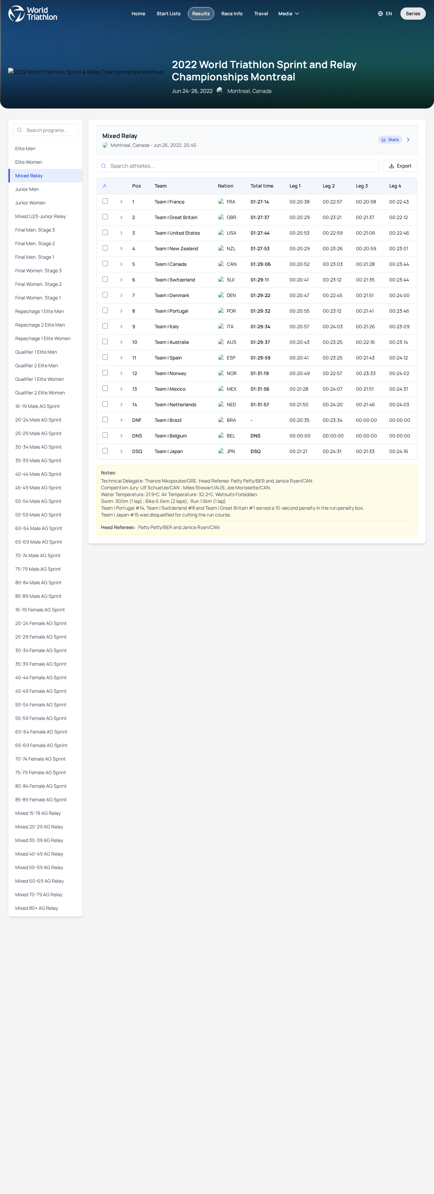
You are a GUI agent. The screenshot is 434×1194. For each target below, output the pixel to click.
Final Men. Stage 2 (35, 243)
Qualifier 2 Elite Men (36, 365)
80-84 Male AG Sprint (38, 582)
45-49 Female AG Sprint (41, 691)
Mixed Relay (29, 175)
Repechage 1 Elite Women (43, 338)
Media (285, 13)
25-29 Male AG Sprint (38, 433)
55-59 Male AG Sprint (38, 514)
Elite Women (28, 162)
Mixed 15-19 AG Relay (38, 813)
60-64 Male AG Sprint (38, 528)
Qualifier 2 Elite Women (40, 392)
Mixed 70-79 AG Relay (38, 894)
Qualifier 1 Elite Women (39, 379)
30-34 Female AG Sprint (41, 650)
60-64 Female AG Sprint (41, 731)
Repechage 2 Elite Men (40, 324)
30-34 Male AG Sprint (38, 447)
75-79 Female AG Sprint (40, 772)
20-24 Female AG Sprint (41, 623)
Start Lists (169, 13)
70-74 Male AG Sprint (38, 555)
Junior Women (30, 202)
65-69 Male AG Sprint (38, 542)
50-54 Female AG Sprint (41, 704)
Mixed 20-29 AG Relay (39, 826)
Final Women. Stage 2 (38, 284)
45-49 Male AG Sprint (38, 487)
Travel (261, 13)
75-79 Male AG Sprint (38, 569)
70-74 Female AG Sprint (40, 759)
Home (138, 13)
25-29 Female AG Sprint (41, 636)
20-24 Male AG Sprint (38, 419)
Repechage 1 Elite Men (39, 311)
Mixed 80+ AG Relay (36, 908)
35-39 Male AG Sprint (38, 460)
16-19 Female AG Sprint (40, 609)
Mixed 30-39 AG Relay (39, 840)
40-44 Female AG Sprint (41, 677)
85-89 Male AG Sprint (38, 596)
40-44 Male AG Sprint (38, 474)
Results (201, 13)
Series (413, 13)
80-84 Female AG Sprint (41, 786)
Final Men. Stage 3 (35, 230)
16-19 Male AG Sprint (37, 406)
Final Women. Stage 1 (38, 297)
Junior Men (27, 189)
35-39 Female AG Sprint (41, 664)
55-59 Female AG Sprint (41, 718)
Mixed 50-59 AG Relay (39, 867)
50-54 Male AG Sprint (38, 501)
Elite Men (25, 148)
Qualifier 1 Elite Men (36, 352)
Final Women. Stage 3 (38, 270)
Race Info (232, 13)
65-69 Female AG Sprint (41, 745)
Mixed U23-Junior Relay (40, 216)
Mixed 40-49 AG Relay (39, 853)
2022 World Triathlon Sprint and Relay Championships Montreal (264, 70)
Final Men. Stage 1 (34, 257)
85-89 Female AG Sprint (41, 799)
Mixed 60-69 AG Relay (39, 881)
